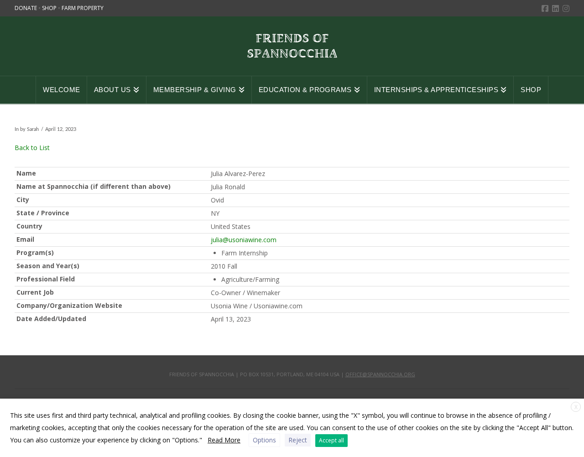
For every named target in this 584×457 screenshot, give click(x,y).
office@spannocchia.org (380, 374)
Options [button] (264, 440)
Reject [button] (297, 440)
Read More (224, 440)
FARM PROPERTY (83, 8)
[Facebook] (545, 8)
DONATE (26, 8)
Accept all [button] (331, 440)
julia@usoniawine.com (243, 239)
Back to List (32, 147)
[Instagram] (566, 8)
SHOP (50, 8)
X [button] (576, 407)
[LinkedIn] (555, 8)
